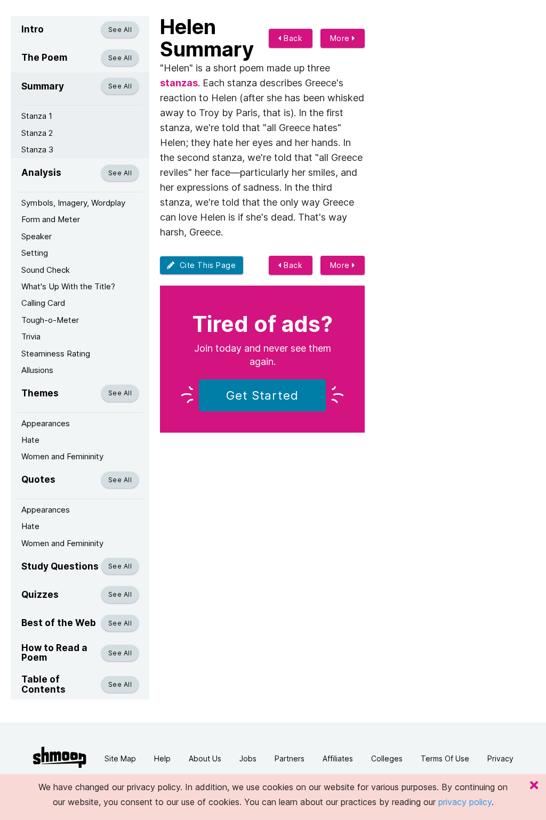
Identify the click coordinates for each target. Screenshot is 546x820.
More (341, 38)
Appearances (45, 423)
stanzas (179, 82)
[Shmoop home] (59, 757)
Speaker (36, 236)
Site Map (120, 758)
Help (162, 758)
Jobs (247, 758)
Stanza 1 (36, 116)
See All (120, 30)
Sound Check (45, 270)
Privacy (500, 758)
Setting (34, 253)
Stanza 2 (37, 133)
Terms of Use (445, 758)
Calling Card (43, 303)
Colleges (387, 758)
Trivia (31, 336)
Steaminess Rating (55, 353)
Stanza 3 (37, 149)
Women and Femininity (62, 456)
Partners (289, 758)
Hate (30, 440)
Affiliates (338, 758)
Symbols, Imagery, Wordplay (73, 203)
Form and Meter (50, 219)
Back (292, 38)
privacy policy (465, 802)
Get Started (262, 395)
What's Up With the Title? (68, 286)
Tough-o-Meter (50, 320)
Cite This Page (205, 265)
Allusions (37, 370)
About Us (205, 758)
